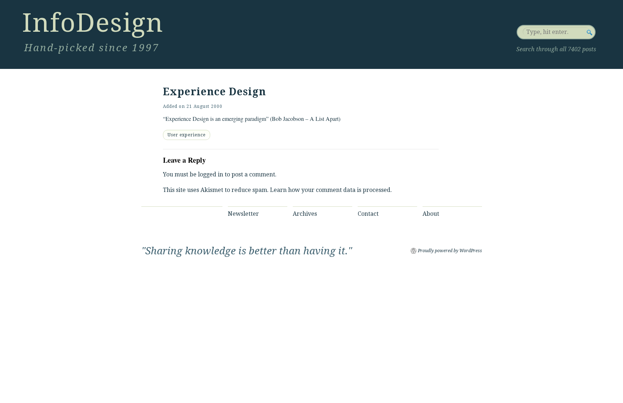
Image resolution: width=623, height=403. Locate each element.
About (431, 213)
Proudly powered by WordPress (450, 250)
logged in (210, 174)
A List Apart (324, 118)
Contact (368, 213)
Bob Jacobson (288, 118)
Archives (305, 213)
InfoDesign (92, 23)
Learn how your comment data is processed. (331, 190)
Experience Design (214, 92)
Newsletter (243, 213)
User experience (187, 134)
